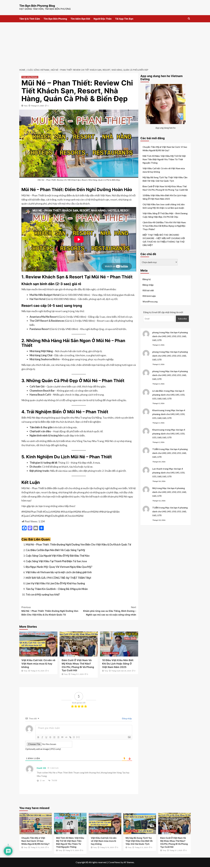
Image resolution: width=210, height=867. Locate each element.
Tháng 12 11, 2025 (72, 850)
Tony (26, 106)
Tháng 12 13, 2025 (37, 847)
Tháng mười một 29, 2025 (121, 671)
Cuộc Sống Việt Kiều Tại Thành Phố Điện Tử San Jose (56, 561)
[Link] (70, 737)
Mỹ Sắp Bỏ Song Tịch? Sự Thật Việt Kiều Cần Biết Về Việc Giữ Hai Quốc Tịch (165, 179)
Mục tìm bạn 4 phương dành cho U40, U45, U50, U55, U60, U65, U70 (170, 336)
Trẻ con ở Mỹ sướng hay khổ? (43, 594)
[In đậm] (38, 737)
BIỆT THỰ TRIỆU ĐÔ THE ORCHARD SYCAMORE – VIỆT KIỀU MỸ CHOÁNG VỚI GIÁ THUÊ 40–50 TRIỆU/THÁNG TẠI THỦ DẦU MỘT (164, 240)
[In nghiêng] (42, 737)
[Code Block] (66, 737)
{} (74, 737)
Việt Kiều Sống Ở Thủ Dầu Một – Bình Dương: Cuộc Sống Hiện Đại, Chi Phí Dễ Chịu (165, 215)
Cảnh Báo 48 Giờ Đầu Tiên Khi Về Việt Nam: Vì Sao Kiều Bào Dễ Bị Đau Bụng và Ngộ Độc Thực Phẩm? (164, 226)
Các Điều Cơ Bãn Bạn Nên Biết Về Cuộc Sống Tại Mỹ (55, 550)
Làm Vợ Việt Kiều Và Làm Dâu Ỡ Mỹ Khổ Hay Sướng (55, 583)
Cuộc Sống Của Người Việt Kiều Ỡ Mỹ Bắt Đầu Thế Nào (58, 555)
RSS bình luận (149, 296)
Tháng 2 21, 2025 (37, 106)
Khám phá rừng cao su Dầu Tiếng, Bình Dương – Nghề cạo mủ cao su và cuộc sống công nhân (109, 611)
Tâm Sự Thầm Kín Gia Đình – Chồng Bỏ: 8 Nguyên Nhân (57, 588)
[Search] (189, 18)
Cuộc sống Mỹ (27, 831)
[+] (78, 737)
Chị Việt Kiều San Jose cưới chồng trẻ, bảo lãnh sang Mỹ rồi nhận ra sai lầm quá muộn (164, 206)
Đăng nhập (127, 718)
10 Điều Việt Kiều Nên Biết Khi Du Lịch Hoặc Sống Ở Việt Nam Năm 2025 (117, 664)
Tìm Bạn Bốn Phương (55, 18)
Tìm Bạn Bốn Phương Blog (37, 5)
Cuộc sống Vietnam (29, 77)
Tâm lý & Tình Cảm (29, 18)
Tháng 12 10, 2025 (37, 671)
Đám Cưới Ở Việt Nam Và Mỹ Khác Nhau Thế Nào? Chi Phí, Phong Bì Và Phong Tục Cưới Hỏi (165, 188)
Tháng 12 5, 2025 (141, 847)
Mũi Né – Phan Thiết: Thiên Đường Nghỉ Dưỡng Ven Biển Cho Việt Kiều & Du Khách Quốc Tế (78, 544)
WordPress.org (150, 301)
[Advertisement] (105, 44)
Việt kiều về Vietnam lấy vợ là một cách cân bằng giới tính (59, 572)
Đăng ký (147, 279)
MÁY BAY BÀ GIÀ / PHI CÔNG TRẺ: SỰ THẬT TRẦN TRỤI (58, 577)
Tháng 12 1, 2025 (77, 674)
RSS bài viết (148, 290)
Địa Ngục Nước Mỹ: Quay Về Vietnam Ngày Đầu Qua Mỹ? (59, 566)
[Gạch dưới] (46, 737)
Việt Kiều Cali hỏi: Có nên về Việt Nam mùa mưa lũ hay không (38, 664)
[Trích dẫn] (62, 737)
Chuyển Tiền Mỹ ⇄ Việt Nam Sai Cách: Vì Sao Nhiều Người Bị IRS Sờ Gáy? (165, 149)
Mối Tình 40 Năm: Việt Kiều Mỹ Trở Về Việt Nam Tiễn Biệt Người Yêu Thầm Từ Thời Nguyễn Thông (164, 159)
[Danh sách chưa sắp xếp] (58, 737)
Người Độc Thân (103, 18)
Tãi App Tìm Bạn (124, 18)
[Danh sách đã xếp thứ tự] (54, 737)
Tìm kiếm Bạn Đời (80, 18)
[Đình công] (50, 737)
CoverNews (114, 862)
